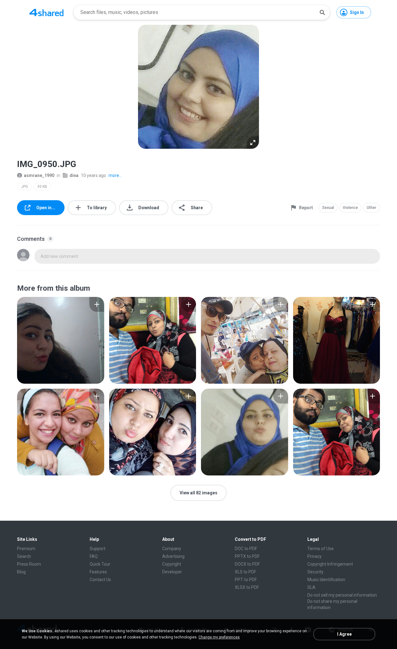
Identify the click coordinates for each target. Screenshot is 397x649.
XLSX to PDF (247, 587)
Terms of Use (320, 548)
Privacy (314, 556)
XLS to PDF (245, 571)
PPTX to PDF (247, 556)
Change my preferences (219, 637)
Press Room (29, 564)
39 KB (42, 186)
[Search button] (322, 12)
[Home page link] (46, 12)
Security (315, 571)
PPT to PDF (246, 579)
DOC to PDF (246, 548)
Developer (172, 571)
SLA (311, 587)
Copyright (171, 564)
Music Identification (326, 579)
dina (73, 175)
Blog (21, 571)
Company (171, 548)
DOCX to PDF (247, 564)
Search (24, 556)
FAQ (94, 556)
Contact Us (100, 579)
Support (97, 548)
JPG (24, 186)
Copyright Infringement (330, 564)
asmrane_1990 (39, 175)
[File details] (60, 340)
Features (98, 571)
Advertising (173, 556)
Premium (26, 548)
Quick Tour (100, 564)
